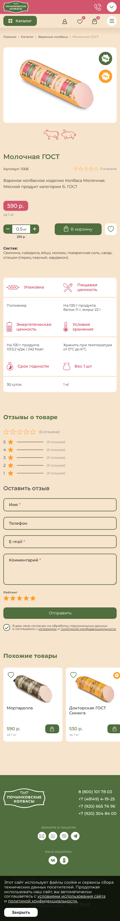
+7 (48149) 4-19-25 (96, 799)
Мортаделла (33, 693)
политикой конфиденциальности (88, 629)
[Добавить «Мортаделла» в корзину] (52, 728)
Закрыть (21, 912)
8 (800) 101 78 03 (95, 791)
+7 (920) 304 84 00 (97, 813)
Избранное (81, 20)
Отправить (60, 612)
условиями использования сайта (71, 896)
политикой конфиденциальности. (43, 900)
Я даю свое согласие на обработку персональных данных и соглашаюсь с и (64, 627)
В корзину (81, 229)
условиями (48, 629)
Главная (9, 37)
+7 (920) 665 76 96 (96, 806)
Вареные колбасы (53, 37)
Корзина (96, 20)
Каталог (24, 20)
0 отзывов (108, 168)
